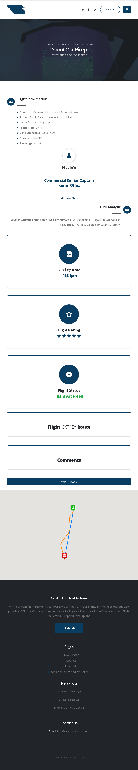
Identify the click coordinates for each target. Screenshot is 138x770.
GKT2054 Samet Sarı (69, 699)
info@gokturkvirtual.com (73, 731)
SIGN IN (110, 9)
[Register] (82, 9)
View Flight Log (69, 481)
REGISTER (69, 627)
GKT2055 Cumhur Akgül (69, 691)
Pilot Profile (68, 198)
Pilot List (70, 666)
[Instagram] (94, 9)
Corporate (50, 44)
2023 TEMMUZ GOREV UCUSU (70, 672)
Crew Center (70, 655)
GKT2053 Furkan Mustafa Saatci (69, 708)
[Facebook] (88, 9)
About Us (71, 660)
